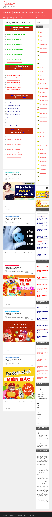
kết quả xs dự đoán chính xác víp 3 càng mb (42, 436)
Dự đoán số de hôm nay (42, 474)
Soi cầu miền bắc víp (15, 172)
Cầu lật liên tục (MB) (44, 100)
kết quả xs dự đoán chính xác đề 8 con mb (13, 175)
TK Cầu (4, 17)
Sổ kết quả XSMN (43, 52)
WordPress (21, 515)
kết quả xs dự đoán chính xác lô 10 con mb (42, 443)
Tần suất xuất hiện (43, 145)
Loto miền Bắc (43, 153)
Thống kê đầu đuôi (43, 113)
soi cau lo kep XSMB (43, 491)
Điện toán (43, 15)
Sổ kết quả (31, 15)
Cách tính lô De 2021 (43, 457)
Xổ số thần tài (42, 92)
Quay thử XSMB (43, 165)
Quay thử (21, 17)
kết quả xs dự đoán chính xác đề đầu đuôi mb (13, 267)
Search (39, 22)
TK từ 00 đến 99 (43, 149)
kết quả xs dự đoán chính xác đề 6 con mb (13, 313)
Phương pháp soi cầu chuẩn (27, 12)
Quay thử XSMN (43, 169)
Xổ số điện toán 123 (44, 88)
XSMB (13, 15)
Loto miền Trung (43, 161)
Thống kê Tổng (43, 141)
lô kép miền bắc (45, 486)
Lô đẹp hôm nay (41, 487)
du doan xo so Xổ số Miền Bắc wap (42, 468)
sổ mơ (27, 17)
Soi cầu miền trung (7, 12)
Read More (8, 209)
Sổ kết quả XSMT (43, 56)
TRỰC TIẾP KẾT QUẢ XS (7, 15)
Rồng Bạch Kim (44, 490)
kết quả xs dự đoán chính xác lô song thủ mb (42, 433)
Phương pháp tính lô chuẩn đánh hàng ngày (42, 489)
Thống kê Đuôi (43, 132)
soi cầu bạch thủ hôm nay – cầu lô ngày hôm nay (9, 3)
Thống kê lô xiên (43, 121)
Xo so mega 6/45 (43, 63)
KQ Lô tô (15, 17)
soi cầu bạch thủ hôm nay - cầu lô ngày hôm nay (15, 178)
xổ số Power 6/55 (43, 67)
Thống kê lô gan (43, 117)
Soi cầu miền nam (16, 12)
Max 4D (41, 75)
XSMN (16, 15)
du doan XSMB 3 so (42, 472)
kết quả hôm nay (25, 15)
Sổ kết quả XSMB (43, 48)
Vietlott (37, 15)
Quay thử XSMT (43, 173)
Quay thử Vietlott (43, 177)
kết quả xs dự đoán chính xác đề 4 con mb (13, 360)
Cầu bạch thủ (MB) (43, 96)
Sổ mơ (41, 180)
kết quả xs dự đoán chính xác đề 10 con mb (13, 219)
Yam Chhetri (32, 515)
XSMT (19, 15)
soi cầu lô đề (43, 502)
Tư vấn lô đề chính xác (38, 12)
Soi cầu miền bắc (8, 172)
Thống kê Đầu (43, 128)
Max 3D (41, 71)
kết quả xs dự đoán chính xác (42, 484)
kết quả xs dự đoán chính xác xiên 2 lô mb (42, 446)
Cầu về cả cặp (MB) (43, 104)
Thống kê (10, 17)
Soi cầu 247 (43, 500)
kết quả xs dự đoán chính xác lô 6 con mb (42, 439)
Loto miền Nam (43, 157)
